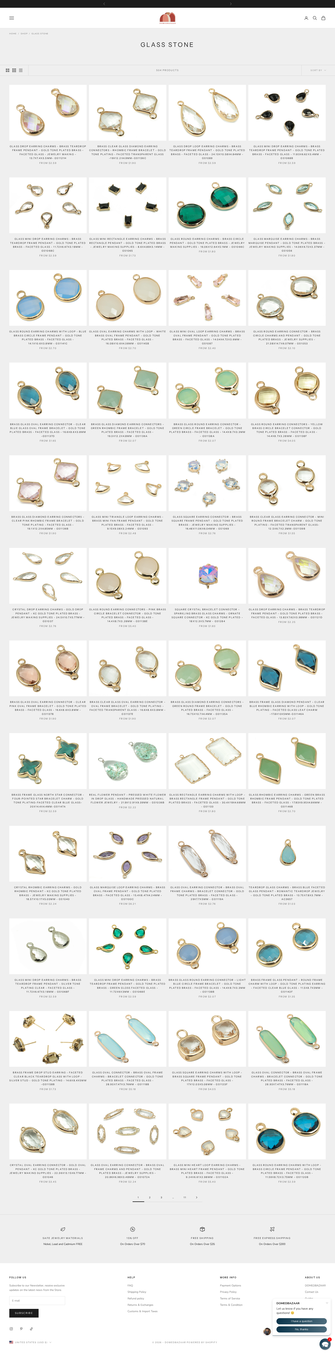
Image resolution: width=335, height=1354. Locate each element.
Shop (24, 33)
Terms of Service (230, 1298)
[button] (325, 1344)
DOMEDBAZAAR (315, 1285)
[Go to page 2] (196, 1197)
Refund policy (136, 1298)
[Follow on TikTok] (31, 1329)
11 (185, 1197)
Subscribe (24, 1313)
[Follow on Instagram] (11, 1329)
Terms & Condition (231, 1305)
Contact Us (311, 1292)
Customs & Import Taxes (143, 1311)
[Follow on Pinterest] (21, 1329)
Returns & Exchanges (140, 1305)
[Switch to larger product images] (7, 70)
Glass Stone (40, 33)
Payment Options (230, 1285)
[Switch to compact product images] (20, 70)
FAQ (130, 1285)
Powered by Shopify (202, 1342)
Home (13, 33)
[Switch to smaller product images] (14, 70)
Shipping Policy (137, 1292)
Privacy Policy (228, 1292)
